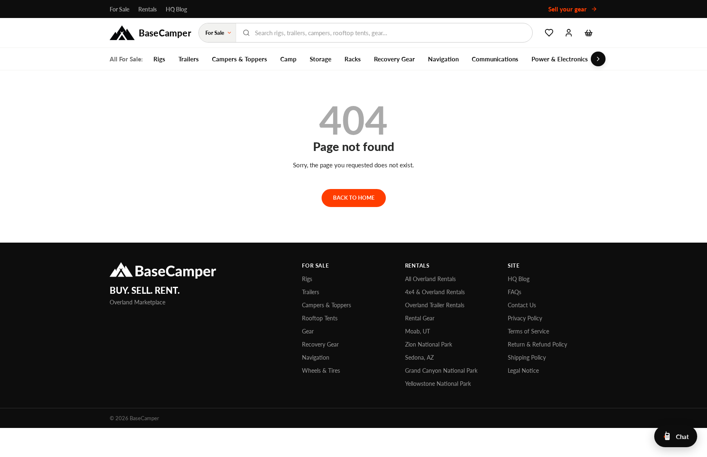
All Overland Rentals (430, 278)
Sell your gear (568, 9)
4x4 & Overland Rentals (435, 291)
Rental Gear (420, 318)
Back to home (353, 197)
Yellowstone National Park (438, 383)
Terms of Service (528, 331)
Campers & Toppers (239, 59)
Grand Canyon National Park (441, 370)
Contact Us (522, 305)
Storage (320, 59)
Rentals (147, 9)
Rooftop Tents (320, 318)
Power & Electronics (559, 59)
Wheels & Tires (321, 370)
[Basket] (588, 33)
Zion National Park (428, 344)
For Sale (119, 9)
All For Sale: (126, 59)
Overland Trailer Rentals (434, 305)
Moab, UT (417, 331)
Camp (288, 59)
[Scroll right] (598, 59)
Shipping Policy (527, 357)
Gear (308, 331)
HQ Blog (176, 9)
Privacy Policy (525, 318)
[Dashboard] (569, 33)
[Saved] (549, 33)
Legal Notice (523, 370)
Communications (495, 59)
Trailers (188, 59)
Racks (352, 59)
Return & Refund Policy (537, 344)
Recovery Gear (394, 59)
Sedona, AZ (419, 357)
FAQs (514, 291)
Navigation (443, 59)
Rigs (159, 59)
